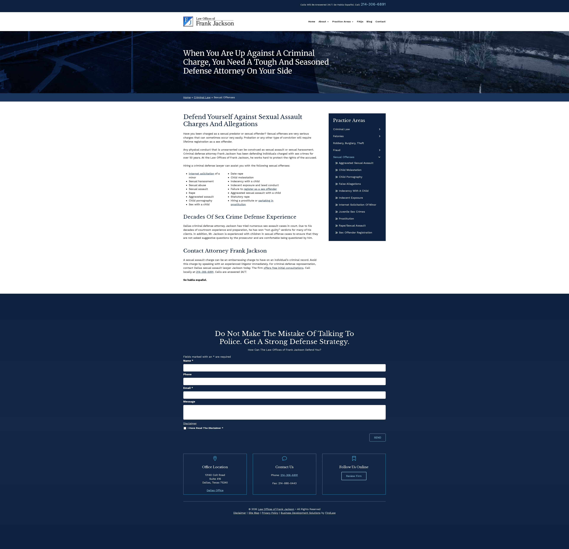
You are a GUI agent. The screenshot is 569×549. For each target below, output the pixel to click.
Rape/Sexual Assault (352, 225)
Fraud (336, 150)
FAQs (360, 22)
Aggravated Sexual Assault (356, 162)
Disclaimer (190, 423)
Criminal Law (341, 129)
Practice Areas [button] (341, 22)
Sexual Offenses (343, 157)
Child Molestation (350, 169)
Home (311, 22)
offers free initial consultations (283, 267)
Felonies (338, 136)
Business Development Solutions (301, 512)
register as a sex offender (260, 188)
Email (188, 387)
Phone (187, 374)
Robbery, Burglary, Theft (348, 143)
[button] (566, 527)
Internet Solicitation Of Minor (357, 204)
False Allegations (350, 183)
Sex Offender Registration (355, 232)
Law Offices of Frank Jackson (276, 509)
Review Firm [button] (354, 476)
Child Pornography (350, 176)
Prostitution (346, 218)
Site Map (253, 512)
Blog (369, 22)
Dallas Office (215, 490)
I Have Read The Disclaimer (205, 428)
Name (188, 360)
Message (189, 401)
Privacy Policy (270, 512)
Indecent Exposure (351, 197)
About (322, 22)
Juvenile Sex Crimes (352, 211)
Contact (380, 22)
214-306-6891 (373, 4)
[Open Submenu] (379, 129)
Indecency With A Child (354, 190)
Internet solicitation (201, 173)
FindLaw (330, 512)
